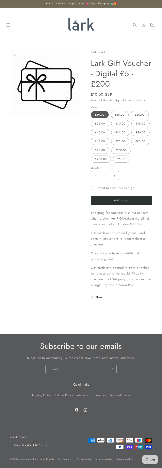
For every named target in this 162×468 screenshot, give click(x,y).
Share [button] (99, 297)
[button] (8, 25)
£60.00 (100, 141)
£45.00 (120, 132)
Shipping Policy (41, 395)
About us (82, 395)
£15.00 (119, 115)
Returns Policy (64, 395)
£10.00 (100, 115)
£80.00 (140, 141)
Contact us (99, 395)
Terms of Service (121, 395)
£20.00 (140, 115)
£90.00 (100, 150)
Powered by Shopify (43, 458)
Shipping (114, 100)
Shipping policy (125, 458)
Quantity (95, 168)
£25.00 (100, 123)
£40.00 (100, 132)
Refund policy (65, 458)
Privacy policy (84, 458)
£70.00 (120, 141)
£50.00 (140, 132)
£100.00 (121, 150)
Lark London (26, 458)
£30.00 (120, 123)
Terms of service (103, 458)
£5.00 (121, 159)
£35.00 (140, 123)
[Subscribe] (112, 369)
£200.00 (101, 159)
